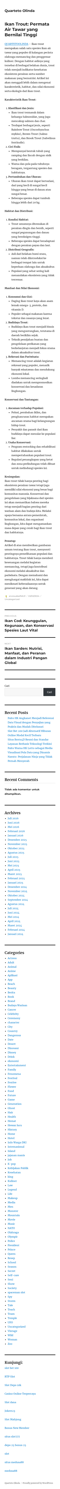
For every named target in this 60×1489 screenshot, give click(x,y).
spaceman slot (16, 1292)
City (10, 1026)
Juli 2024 (13, 908)
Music (11, 1223)
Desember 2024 (17, 886)
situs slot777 (12, 1436)
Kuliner (12, 1181)
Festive (12, 1082)
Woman (12, 1339)
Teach (11, 1309)
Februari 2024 (16, 929)
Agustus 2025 (16, 852)
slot (7, 1453)
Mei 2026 (13, 826)
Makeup (13, 1198)
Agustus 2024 (16, 904)
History (12, 1129)
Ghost (11, 1108)
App (10, 979)
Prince (11, 1249)
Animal (12, 966)
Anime (12, 971)
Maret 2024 (15, 925)
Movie (11, 1219)
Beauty (12, 988)
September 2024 (18, 899)
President (13, 1245)
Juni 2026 (14, 822)
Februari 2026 (16, 831)
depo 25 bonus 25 (15, 1445)
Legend (12, 1189)
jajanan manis (16, 1155)
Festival (12, 1078)
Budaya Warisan (17, 1005)
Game (11, 1099)
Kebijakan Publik (18, 1168)
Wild (10, 1335)
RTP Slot (10, 1376)
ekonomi (13, 1061)
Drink (11, 1056)
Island (11, 1151)
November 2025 (17, 844)
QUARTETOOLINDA (16, 43)
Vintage (12, 1330)
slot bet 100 (12, 1367)
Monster (13, 1210)
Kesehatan (14, 1172)
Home (11, 1133)
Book (11, 996)
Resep (11, 1258)
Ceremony (14, 1018)
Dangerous (14, 1035)
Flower (12, 1086)
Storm (11, 1300)
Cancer (12, 1009)
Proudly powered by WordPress (38, 1483)
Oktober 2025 (16, 848)
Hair (10, 1112)
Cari (7, 685)
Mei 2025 (13, 865)
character (13, 1022)
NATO (11, 1228)
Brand (11, 1001)
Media (11, 1202)
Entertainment (17, 1065)
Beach (11, 983)
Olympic (13, 1236)
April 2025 (14, 869)
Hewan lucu (15, 1125)
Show (11, 1283)
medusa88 (11, 1470)
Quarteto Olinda (20, 11)
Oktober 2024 (16, 895)
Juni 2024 (13, 912)
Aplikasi (12, 975)
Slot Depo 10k (13, 1385)
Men (10, 1206)
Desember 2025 (17, 839)
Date (10, 1039)
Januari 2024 (15, 934)
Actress (12, 958)
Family (12, 1069)
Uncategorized (12, 599)
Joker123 (10, 1410)
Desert (12, 1043)
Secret (11, 1270)
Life (10, 1193)
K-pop (12, 1163)
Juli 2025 (13, 856)
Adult (11, 962)
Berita (11, 992)
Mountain (14, 1215)
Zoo (10, 1343)
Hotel (11, 1138)
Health (12, 1116)
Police (11, 1240)
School (12, 1262)
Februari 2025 (16, 878)
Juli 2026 (13, 818)
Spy (10, 1296)
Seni (10, 1279)
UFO (10, 1322)
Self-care (13, 1275)
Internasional (16, 1146)
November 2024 (17, 891)
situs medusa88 (14, 1462)
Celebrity (13, 1013)
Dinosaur (13, 1048)
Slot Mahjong (13, 1419)
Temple (12, 1318)
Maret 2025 (15, 874)
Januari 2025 (15, 882)
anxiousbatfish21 (17, 596)
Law (10, 1185)
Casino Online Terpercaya (20, 1393)
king (10, 1176)
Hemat (12, 1121)
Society (12, 1288)
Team (11, 1313)
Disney (12, 1052)
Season (12, 1266)
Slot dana (10, 1402)
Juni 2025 (13, 861)
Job (10, 1159)
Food (11, 1091)
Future (12, 1095)
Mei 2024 (13, 916)
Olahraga (13, 1232)
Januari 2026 (15, 835)
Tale (10, 1305)
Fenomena (14, 1073)
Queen (12, 1253)
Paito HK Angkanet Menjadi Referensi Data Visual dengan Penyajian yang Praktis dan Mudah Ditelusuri (31, 722)
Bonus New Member (17, 1427)
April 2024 (14, 921)
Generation (15, 1103)
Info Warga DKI (17, 1142)
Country (13, 1031)
